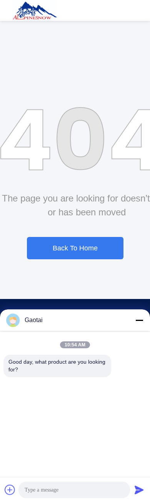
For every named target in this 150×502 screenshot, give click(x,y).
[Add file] (10, 489)
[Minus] (139, 320)
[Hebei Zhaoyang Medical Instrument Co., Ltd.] (34, 10)
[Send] (139, 489)
